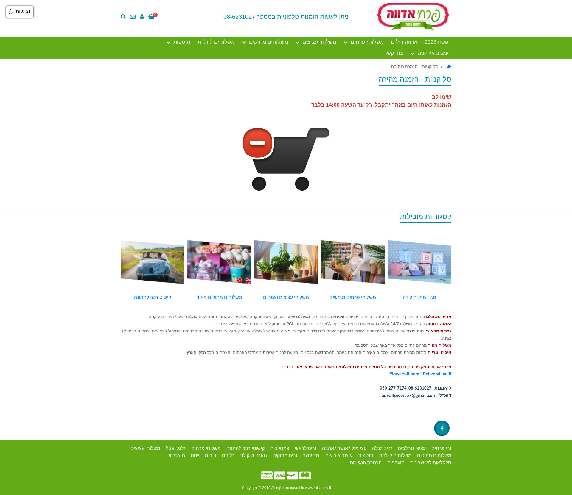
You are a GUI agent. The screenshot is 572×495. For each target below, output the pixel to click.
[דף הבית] (449, 66)
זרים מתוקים (285, 455)
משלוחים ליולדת (216, 42)
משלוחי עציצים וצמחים (286, 297)
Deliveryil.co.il (437, 373)
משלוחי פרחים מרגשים (352, 297)
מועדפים (396, 462)
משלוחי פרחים (367, 42)
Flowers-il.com (404, 373)
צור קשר (393, 53)
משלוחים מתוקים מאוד (219, 297)
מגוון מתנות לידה (419, 297)
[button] (19, 12)
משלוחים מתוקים (268, 42)
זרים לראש (305, 448)
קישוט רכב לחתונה (152, 297)
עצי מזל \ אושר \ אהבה (344, 448)
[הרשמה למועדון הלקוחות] (143, 17)
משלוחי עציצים (319, 42)
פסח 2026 (436, 42)
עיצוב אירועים (432, 53)
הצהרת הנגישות (366, 462)
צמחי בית (279, 448)
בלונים (228, 455)
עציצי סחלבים (412, 448)
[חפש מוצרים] (125, 17)
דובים (210, 455)
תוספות (181, 42)
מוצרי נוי (177, 455)
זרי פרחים (441, 448)
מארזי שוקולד (253, 455)
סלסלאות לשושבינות (430, 462)
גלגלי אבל (176, 448)
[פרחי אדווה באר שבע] (413, 16)
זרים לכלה (382, 448)
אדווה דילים (404, 42)
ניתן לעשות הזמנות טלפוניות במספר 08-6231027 (286, 16)
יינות (195, 455)
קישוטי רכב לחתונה (245, 448)
